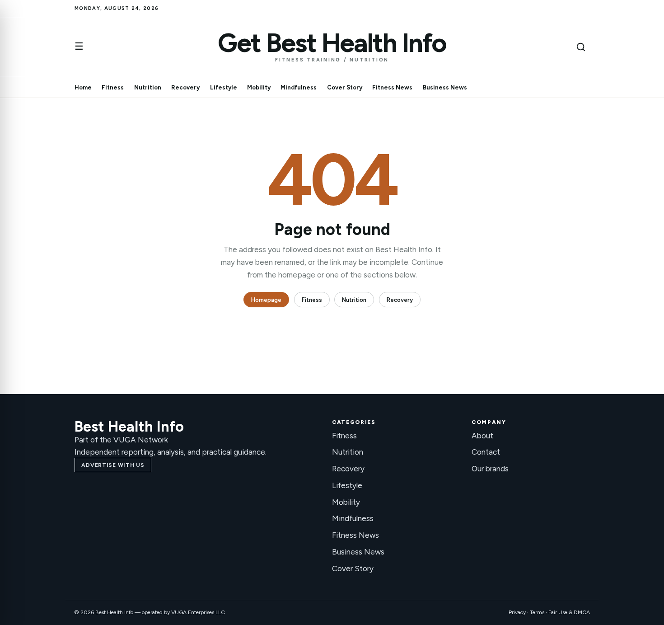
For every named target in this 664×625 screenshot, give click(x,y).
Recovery (185, 87)
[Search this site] (580, 47)
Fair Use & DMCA (569, 612)
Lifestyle (223, 87)
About (482, 435)
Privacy (517, 612)
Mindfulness (299, 87)
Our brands (490, 468)
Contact (486, 451)
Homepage (266, 299)
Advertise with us (112, 465)
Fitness (113, 87)
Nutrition (147, 87)
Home (83, 87)
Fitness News (392, 87)
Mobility (259, 87)
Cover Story (344, 87)
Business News (445, 87)
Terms (537, 612)
